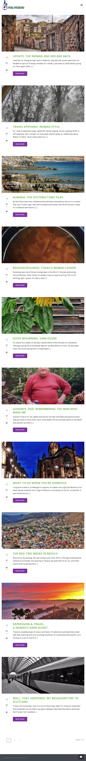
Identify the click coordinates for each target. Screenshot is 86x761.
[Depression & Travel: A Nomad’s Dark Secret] (43, 601)
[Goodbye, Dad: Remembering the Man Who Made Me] (43, 386)
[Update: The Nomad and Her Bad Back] (43, 33)
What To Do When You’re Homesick (40, 483)
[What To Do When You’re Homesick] (43, 460)
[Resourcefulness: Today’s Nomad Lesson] (43, 245)
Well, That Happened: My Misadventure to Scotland (45, 700)
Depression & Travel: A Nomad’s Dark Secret (30, 625)
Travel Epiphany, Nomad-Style (36, 127)
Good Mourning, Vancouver (35, 338)
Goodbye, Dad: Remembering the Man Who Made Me (45, 410)
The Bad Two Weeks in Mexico (35, 553)
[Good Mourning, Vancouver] (43, 315)
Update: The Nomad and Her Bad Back (41, 56)
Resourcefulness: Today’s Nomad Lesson (44, 268)
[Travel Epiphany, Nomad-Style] (43, 103)
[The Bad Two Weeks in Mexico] (43, 530)
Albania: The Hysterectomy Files (38, 197)
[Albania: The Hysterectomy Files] (43, 174)
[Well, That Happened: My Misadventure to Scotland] (43, 675)
